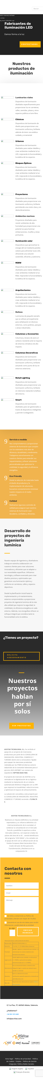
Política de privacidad (23, 1059)
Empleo (18, 1061)
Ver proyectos (21, 726)
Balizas (19, 312)
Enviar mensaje (28, 931)
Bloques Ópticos (23, 163)
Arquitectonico (23, 290)
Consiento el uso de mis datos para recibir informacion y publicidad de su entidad (21, 923)
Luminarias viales (24, 97)
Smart (18, 400)
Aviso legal (9, 1059)
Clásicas (19, 119)
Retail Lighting (22, 378)
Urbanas (19, 141)
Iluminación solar (24, 241)
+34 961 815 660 (13, 1014)
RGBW (18, 263)
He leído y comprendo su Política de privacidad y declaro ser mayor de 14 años (20, 917)
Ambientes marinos (25, 216)
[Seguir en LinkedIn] (21, 992)
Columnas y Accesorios (27, 334)
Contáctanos (29, 44)
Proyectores (21, 194)
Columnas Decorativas (26, 353)
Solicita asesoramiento (16, 656)
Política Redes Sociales (25, 1064)
